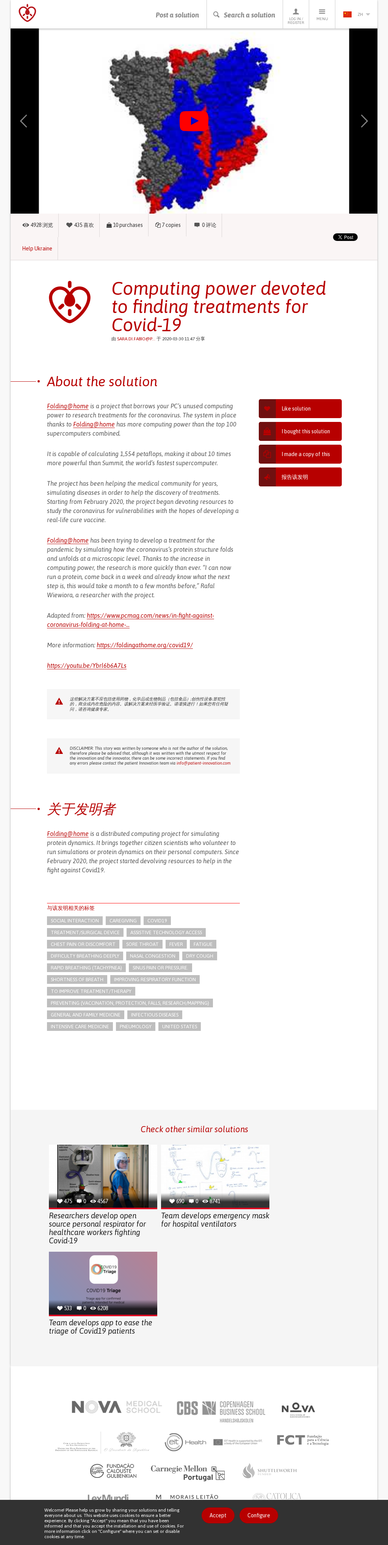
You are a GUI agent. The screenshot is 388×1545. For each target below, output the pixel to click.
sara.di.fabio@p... (136, 338)
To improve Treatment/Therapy (91, 991)
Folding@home (68, 406)
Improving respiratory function (155, 979)
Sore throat (142, 944)
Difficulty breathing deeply (85, 956)
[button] (33, 121)
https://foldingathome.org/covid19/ (145, 645)
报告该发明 (295, 477)
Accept (218, 1515)
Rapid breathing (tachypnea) (86, 968)
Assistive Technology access (166, 932)
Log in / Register (296, 21)
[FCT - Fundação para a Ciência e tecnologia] (304, 1440)
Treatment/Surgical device (85, 932)
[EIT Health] (214, 1442)
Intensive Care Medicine (80, 1026)
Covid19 (157, 921)
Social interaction (75, 921)
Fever (176, 944)
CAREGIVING (123, 921)
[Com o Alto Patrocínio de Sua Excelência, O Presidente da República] (103, 1442)
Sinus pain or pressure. (160, 968)
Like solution (296, 409)
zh (360, 14)
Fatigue (203, 944)
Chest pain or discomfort (83, 944)
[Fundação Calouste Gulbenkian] (113, 1470)
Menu (322, 19)
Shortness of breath (77, 979)
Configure (258, 1515)
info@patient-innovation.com (203, 763)
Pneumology (136, 1026)
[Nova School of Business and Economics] (298, 1409)
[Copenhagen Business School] (220, 1411)
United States (179, 1026)
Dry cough (199, 956)
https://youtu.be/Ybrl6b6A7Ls (87, 665)
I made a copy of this (306, 454)
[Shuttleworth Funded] (270, 1470)
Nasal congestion (152, 956)
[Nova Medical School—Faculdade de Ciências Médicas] (117, 1406)
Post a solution (177, 15)
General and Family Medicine (85, 1015)
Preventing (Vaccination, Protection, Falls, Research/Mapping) (130, 1003)
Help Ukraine (37, 248)
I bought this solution (306, 431)
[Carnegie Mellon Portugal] (189, 1472)
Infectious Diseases (154, 1015)
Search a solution (249, 15)
